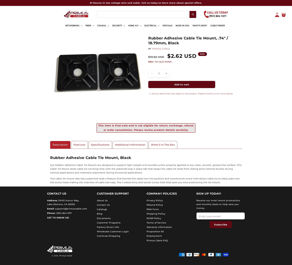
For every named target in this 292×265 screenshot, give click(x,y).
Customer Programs (108, 222)
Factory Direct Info (108, 227)
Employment (154, 236)
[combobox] (146, 14)
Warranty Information (159, 227)
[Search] (192, 14)
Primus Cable (65, 256)
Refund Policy (155, 204)
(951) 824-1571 (64, 213)
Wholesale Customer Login (113, 231)
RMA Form (153, 209)
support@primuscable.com (71, 208)
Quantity (153, 67)
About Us (102, 200)
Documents (104, 218)
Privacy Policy (155, 200)
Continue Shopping (108, 236)
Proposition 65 (155, 231)
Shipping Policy (156, 213)
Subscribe (220, 224)
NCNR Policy (154, 218)
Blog (99, 213)
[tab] (60, 145)
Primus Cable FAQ (157, 240)
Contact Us (103, 204)
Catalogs (102, 209)
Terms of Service (156, 222)
